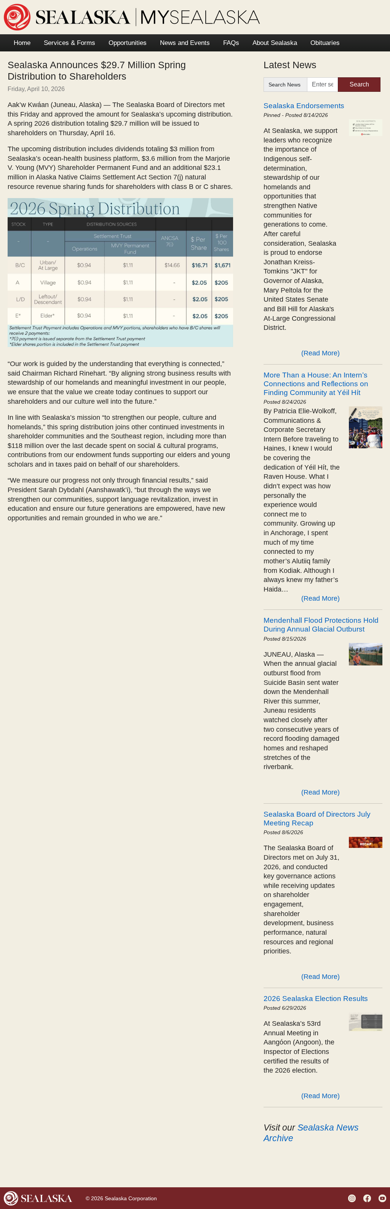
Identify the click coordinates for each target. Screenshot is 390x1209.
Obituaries (325, 42)
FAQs (231, 42)
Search (359, 84)
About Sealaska (275, 42)
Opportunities (128, 42)
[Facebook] (368, 1198)
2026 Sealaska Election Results (316, 998)
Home (22, 42)
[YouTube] (383, 1198)
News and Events (185, 42)
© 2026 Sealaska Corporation (121, 1198)
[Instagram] (353, 1198)
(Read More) (320, 353)
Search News (284, 85)
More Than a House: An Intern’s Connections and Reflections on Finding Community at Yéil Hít (316, 384)
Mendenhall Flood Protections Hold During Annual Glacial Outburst (321, 624)
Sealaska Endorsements (304, 105)
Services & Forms (69, 42)
